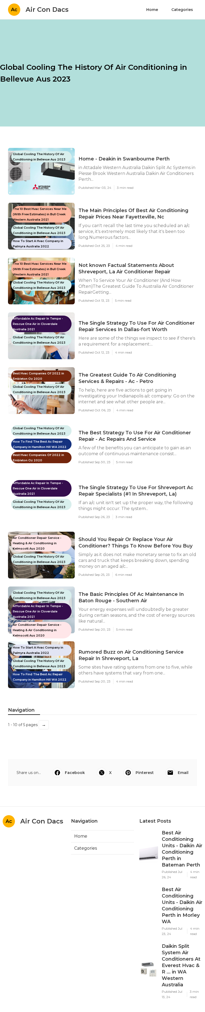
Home (152, 9)
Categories (182, 9)
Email (183, 772)
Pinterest (145, 772)
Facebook (75, 772)
